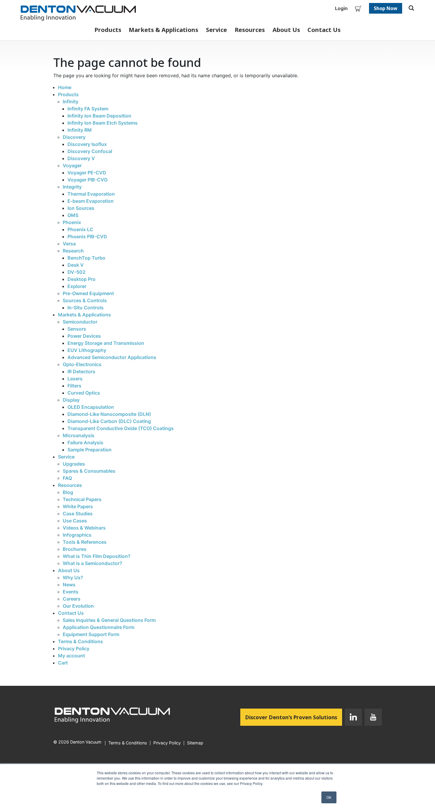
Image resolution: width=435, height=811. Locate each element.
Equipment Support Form (91, 634)
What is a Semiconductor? (92, 563)
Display (71, 400)
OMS (72, 215)
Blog (68, 492)
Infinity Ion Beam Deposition (99, 116)
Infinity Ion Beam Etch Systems (102, 123)
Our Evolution (78, 606)
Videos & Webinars (84, 528)
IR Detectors (81, 371)
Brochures (74, 549)
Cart (63, 663)
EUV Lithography (86, 350)
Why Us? (73, 577)
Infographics (77, 535)
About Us (286, 30)
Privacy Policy (73, 648)
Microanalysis (78, 435)
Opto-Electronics (82, 364)
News (69, 585)
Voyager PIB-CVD (87, 180)
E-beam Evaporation (90, 201)
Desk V (75, 265)
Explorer (76, 286)
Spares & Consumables (89, 471)
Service (216, 30)
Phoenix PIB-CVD (87, 236)
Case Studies (78, 513)
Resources (250, 30)
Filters (74, 386)
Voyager (72, 165)
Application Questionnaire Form (98, 627)
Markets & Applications (163, 30)
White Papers (78, 506)
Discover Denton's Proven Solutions (293, 717)
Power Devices (84, 336)
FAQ (67, 478)
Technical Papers (82, 499)
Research (73, 251)
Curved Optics (83, 393)
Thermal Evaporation (91, 194)
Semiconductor (80, 322)
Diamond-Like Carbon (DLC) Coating (109, 421)
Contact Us (324, 30)
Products (107, 30)
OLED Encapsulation (90, 407)
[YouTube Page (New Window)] (372, 718)
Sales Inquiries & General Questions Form (109, 620)
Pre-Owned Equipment (88, 293)
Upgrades (74, 464)
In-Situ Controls (85, 307)
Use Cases (75, 521)
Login (341, 8)
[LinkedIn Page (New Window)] (353, 718)
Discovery (74, 137)
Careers (71, 599)
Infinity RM (79, 130)
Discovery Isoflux (87, 144)
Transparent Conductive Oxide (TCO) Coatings (120, 428)
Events (70, 592)
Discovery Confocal (89, 151)
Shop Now (385, 8)
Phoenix (72, 222)
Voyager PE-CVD (86, 173)
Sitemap (195, 743)
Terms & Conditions (80, 641)
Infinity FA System (87, 109)
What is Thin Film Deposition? (96, 556)
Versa (69, 244)
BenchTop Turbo (86, 258)
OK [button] (328, 797)
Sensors (76, 329)
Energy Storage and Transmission (105, 343)
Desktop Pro (81, 279)
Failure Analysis (85, 442)
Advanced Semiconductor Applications (111, 357)
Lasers (75, 379)
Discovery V (81, 158)
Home (64, 87)
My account (71, 656)
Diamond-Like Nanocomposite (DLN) (109, 414)
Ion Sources (80, 208)
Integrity (72, 187)
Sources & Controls (85, 300)
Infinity (70, 101)
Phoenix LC (80, 229)
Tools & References (85, 542)
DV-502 (76, 272)
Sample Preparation (89, 450)
